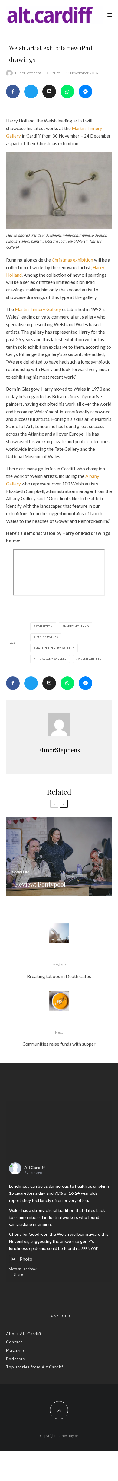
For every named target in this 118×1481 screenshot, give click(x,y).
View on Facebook (23, 1269)
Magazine (15, 1350)
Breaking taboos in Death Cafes (59, 970)
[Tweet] (31, 91)
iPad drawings (46, 637)
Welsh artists (89, 658)
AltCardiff (34, 1167)
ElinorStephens (28, 73)
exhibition (44, 626)
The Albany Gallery (51, 658)
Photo (26, 1259)
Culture (53, 73)
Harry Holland (76, 626)
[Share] (13, 91)
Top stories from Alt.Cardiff (34, 1367)
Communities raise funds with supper (59, 1038)
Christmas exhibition (72, 259)
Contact (14, 1342)
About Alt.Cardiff (23, 1333)
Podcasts (15, 1358)
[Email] (49, 91)
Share (18, 1274)
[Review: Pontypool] (59, 856)
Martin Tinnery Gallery (38, 309)
